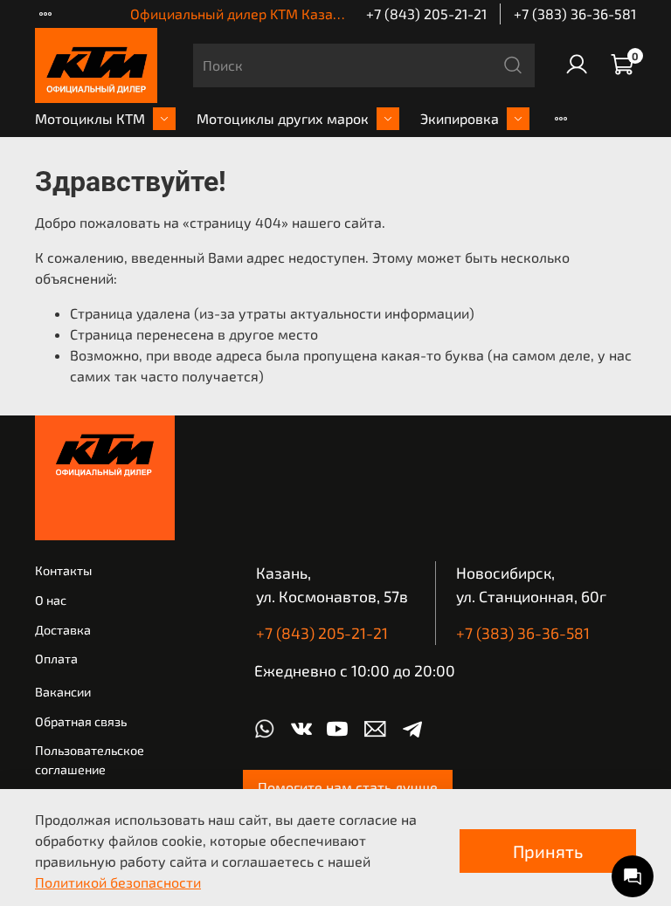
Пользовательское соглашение (89, 760)
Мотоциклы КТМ (90, 118)
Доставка (63, 629)
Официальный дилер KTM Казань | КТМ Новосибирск (303, 13)
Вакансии (63, 691)
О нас (50, 600)
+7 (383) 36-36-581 (575, 13)
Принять (548, 851)
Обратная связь (81, 721)
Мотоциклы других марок (283, 118)
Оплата (56, 658)
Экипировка (459, 118)
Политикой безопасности (118, 882)
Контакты (63, 570)
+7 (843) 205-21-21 (426, 13)
